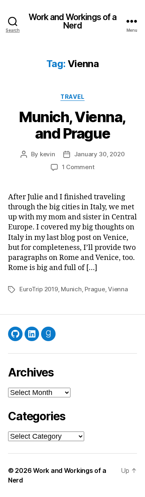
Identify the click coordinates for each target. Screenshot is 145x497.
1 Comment (78, 167)
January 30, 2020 (99, 154)
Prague (95, 289)
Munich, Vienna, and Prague (72, 125)
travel (72, 96)
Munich (71, 289)
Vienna (118, 289)
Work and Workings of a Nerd (73, 21)
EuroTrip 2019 (38, 289)
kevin (47, 154)
